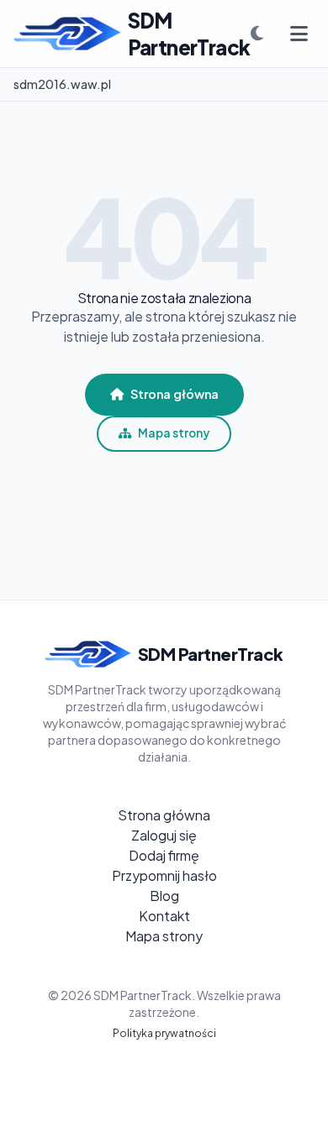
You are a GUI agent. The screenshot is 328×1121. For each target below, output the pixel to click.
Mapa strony (173, 433)
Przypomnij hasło (164, 875)
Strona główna (174, 393)
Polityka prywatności (164, 1033)
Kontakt (164, 916)
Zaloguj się (164, 835)
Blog (164, 895)
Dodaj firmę (164, 855)
